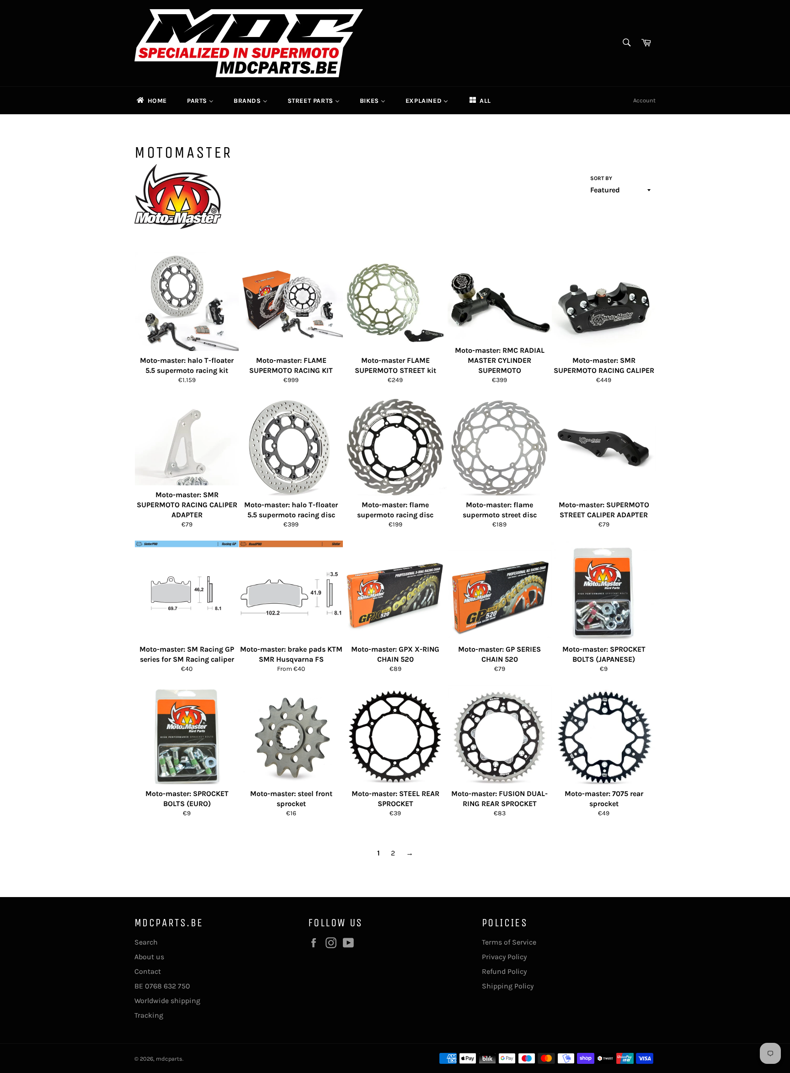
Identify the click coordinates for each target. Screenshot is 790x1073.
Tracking (148, 1015)
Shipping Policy (508, 986)
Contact (147, 971)
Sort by (601, 178)
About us (149, 956)
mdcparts (169, 1058)
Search (146, 942)
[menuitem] (151, 100)
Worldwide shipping (167, 1000)
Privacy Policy (504, 956)
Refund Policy (504, 971)
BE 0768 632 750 (162, 986)
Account (644, 100)
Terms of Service (509, 942)
